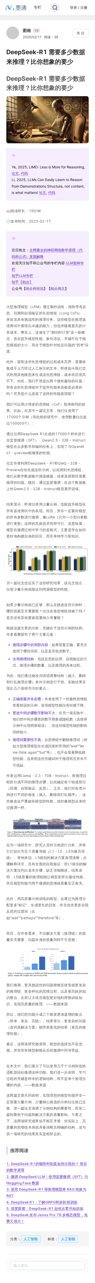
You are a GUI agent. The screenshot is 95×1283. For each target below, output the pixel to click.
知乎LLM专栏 (22, 275)
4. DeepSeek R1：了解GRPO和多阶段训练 (42, 1202)
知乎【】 (22, 282)
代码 (24, 173)
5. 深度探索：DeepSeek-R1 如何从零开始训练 (44, 1208)
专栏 (37, 7)
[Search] (55, 7)
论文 (15, 173)
